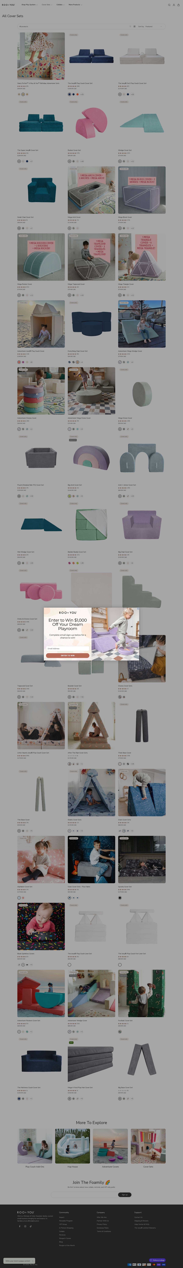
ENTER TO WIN (67, 656)
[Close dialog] (138, 609)
